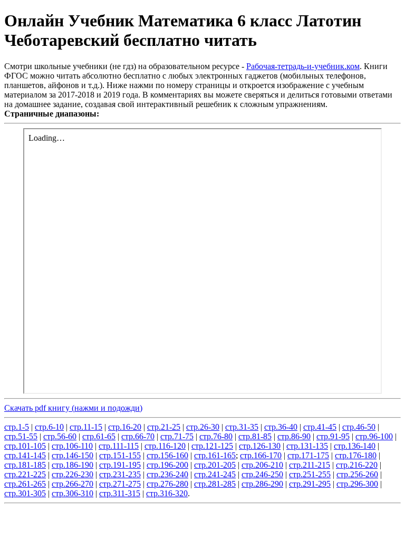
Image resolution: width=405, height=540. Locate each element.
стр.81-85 (255, 436)
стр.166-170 (261, 455)
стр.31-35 (241, 426)
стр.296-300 (357, 483)
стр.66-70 (138, 436)
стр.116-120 (165, 445)
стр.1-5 (16, 426)
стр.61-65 (98, 436)
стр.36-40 (280, 426)
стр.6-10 (49, 426)
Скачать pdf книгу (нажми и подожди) (73, 407)
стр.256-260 (357, 474)
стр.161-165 (215, 455)
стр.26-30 (202, 426)
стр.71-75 (177, 436)
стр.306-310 (72, 493)
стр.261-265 (25, 483)
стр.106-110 (72, 445)
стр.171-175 (308, 455)
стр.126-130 (260, 445)
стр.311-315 (119, 493)
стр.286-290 (262, 483)
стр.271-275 (120, 483)
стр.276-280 (167, 483)
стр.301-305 (25, 493)
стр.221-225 (25, 474)
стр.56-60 (59, 436)
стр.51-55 (20, 436)
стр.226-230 (72, 474)
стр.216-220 (357, 464)
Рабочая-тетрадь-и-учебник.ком (303, 66)
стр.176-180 (356, 455)
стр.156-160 (167, 455)
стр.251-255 (310, 474)
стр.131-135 (307, 445)
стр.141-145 (25, 455)
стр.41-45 (319, 426)
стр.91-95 (333, 436)
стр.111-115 (119, 445)
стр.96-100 (374, 436)
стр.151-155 (120, 455)
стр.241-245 (215, 474)
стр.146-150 (72, 455)
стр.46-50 (358, 426)
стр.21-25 (163, 426)
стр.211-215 (309, 464)
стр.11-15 (86, 426)
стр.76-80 (216, 436)
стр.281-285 (215, 483)
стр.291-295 (310, 483)
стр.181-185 (25, 464)
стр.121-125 (212, 445)
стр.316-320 (167, 493)
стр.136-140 (354, 445)
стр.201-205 (215, 464)
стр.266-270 (72, 483)
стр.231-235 (120, 474)
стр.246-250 (262, 474)
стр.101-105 (25, 445)
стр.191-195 (120, 464)
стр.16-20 (124, 426)
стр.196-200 (167, 464)
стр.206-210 (262, 464)
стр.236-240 (167, 474)
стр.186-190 (72, 464)
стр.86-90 (294, 436)
